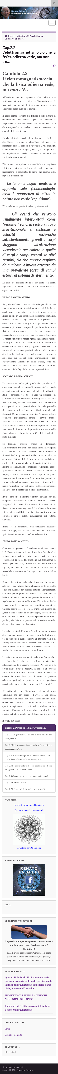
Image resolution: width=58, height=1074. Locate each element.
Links (7, 1029)
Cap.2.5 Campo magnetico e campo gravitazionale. (27, 776)
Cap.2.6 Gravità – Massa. (16, 783)
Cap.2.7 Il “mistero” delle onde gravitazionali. (25, 789)
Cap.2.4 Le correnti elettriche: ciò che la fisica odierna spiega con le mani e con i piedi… (28, 768)
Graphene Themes (25, 1070)
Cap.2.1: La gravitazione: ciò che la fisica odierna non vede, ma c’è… (28, 737)
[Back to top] (51, 1067)
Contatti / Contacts (13, 1035)
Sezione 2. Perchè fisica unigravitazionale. (24, 37)
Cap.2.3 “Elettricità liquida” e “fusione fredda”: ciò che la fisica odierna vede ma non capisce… (27, 757)
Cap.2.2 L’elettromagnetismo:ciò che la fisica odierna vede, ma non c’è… (28, 747)
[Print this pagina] (54, 65)
